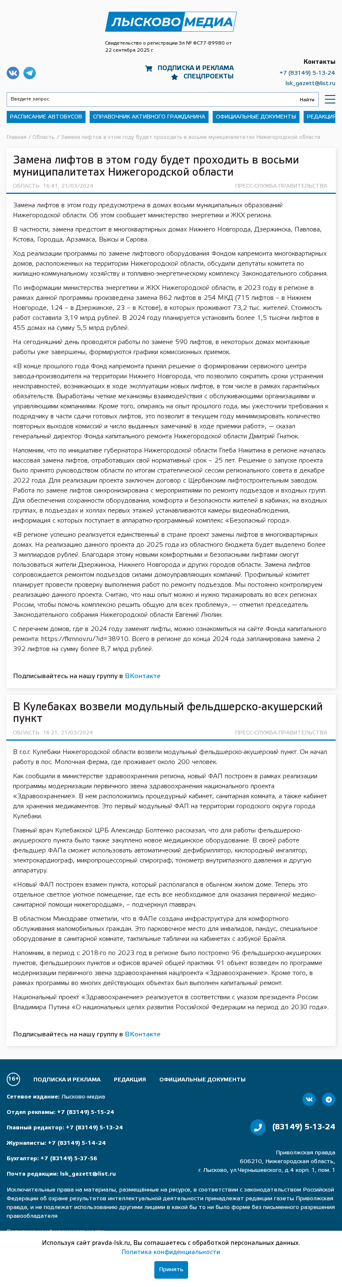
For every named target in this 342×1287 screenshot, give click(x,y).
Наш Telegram (29, 73)
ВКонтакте (143, 676)
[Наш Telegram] (328, 1099)
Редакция (322, 117)
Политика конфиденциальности (171, 1252)
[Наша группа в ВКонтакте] (309, 1099)
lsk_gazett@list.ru (310, 83)
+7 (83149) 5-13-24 (307, 73)
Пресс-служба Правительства (281, 186)
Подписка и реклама (196, 68)
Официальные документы (256, 117)
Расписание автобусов (46, 117)
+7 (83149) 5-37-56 (68, 1158)
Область (26, 186)
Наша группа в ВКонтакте (13, 73)
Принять (171, 1269)
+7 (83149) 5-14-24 (77, 1143)
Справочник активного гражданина (149, 117)
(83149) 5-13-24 (303, 1127)
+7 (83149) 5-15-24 (85, 1112)
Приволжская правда (170, 22)
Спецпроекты (209, 77)
